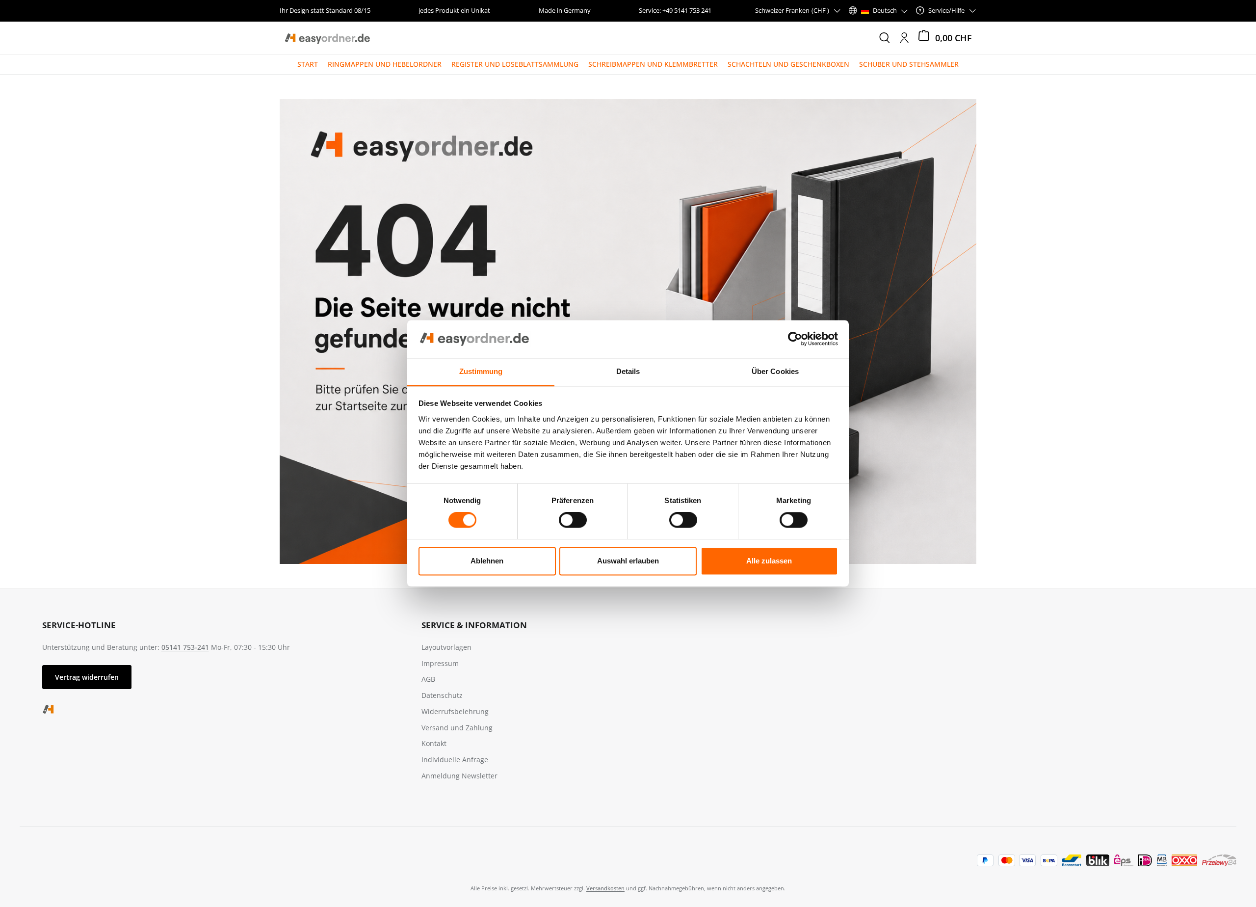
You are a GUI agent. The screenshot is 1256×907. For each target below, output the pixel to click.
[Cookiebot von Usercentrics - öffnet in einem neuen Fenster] (795, 339)
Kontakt (433, 743)
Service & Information (474, 625)
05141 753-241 (185, 647)
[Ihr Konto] (904, 38)
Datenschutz (442, 695)
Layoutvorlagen (446, 647)
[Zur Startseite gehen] (327, 38)
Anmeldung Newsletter (459, 775)
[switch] (573, 520)
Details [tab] (628, 371)
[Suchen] (884, 38)
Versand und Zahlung (457, 727)
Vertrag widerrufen (87, 677)
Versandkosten (605, 888)
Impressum (440, 663)
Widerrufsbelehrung (455, 711)
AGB (428, 679)
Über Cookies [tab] (775, 371)
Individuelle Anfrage (454, 759)
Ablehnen (487, 561)
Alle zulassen (769, 561)
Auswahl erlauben (628, 561)
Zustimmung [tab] (481, 371)
